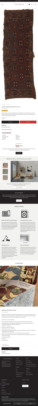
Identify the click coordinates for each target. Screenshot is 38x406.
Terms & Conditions (29, 374)
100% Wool (18, 139)
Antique (17, 135)
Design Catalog (18, 360)
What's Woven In (29, 362)
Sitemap (3, 387)
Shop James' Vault (19, 362)
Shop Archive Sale (19, 364)
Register (19, 200)
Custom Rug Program (20, 372)
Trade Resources (19, 374)
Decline (30, 403)
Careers (27, 371)
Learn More (19, 153)
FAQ (16, 369)
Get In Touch (4, 392)
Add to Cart (10, 348)
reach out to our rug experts (12, 226)
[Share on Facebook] (5, 104)
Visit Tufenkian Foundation (30, 364)
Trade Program (18, 376)
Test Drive (3, 385)
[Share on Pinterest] (8, 104)
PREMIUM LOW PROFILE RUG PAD (9, 310)
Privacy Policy (25, 400)
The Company (28, 360)
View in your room (19, 187)
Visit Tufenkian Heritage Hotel (31, 366)
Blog (17, 371)
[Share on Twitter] (7, 104)
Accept (18, 403)
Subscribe (25, 385)
